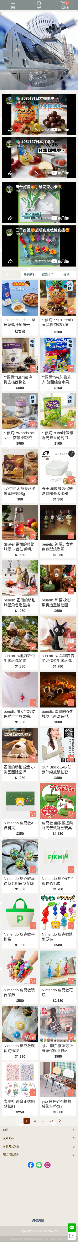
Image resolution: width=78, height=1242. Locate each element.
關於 (6, 1129)
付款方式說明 (11, 1146)
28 (51, 1120)
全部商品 (8, 1138)
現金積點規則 (11, 1154)
